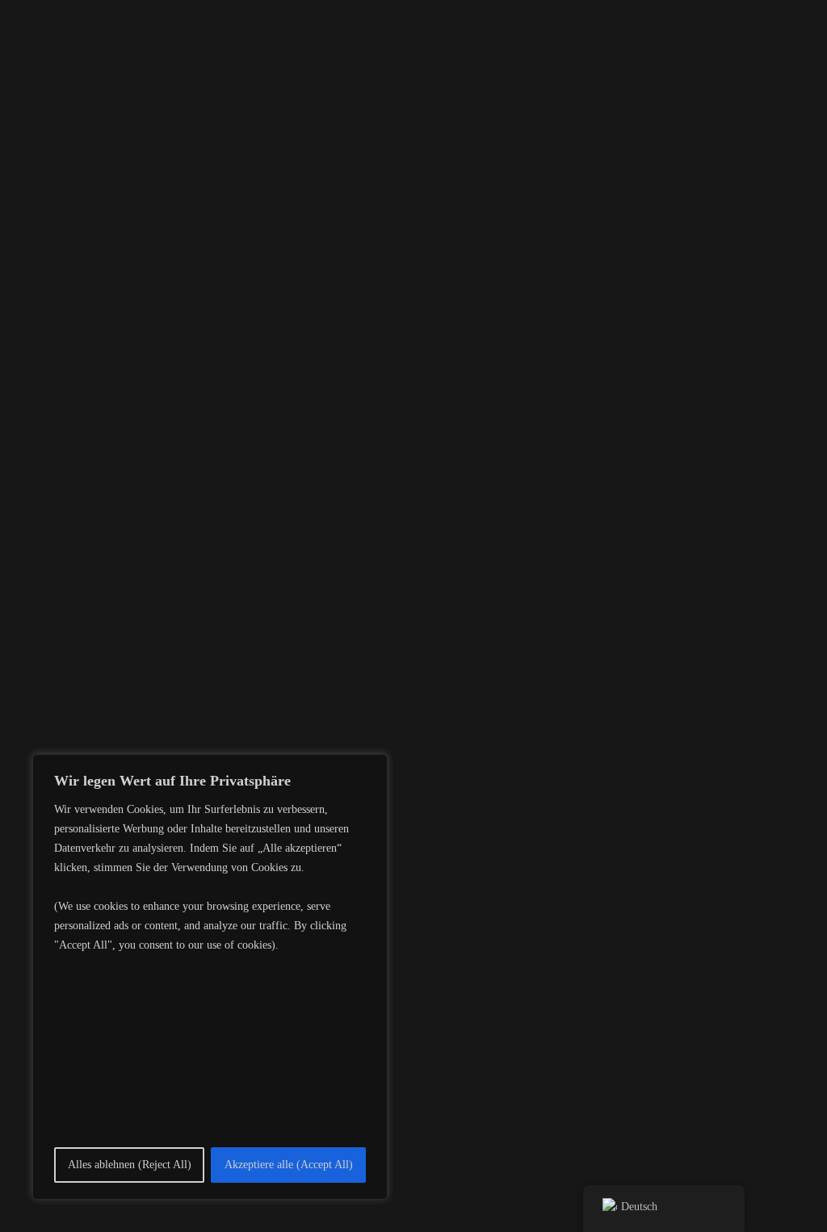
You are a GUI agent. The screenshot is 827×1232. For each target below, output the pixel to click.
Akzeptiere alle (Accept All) (289, 1165)
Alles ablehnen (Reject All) (129, 1165)
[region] (210, 977)
